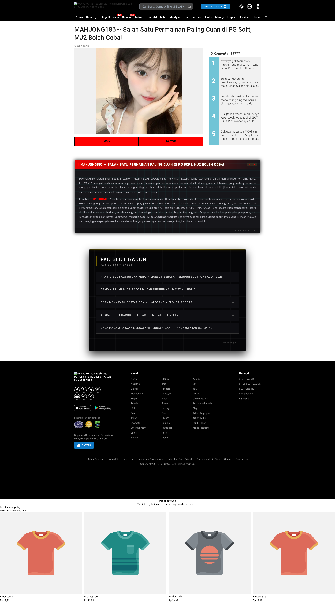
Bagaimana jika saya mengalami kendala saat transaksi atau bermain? (167, 328)
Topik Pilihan (199, 423)
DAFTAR (171, 141)
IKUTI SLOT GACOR (213, 6)
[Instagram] (98, 390)
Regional (135, 398)
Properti (232, 17)
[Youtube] (77, 397)
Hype (164, 398)
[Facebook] (77, 390)
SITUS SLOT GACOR (250, 383)
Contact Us (242, 459)
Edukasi (245, 17)
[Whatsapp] (84, 397)
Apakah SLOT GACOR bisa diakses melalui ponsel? (167, 315)
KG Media (244, 398)
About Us (114, 459)
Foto (164, 432)
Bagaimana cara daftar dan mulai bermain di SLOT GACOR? (167, 302)
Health (208, 17)
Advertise (128, 459)
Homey (165, 408)
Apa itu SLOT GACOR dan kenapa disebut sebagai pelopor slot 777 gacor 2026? (167, 277)
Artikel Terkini (200, 418)
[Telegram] (91, 390)
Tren (186, 17)
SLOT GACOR (81, 46)
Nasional (135, 383)
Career (227, 459)
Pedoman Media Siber (208, 459)
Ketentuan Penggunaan (150, 459)
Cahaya (127, 17)
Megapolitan (137, 393)
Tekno (138, 17)
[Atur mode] (241, 6)
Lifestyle (174, 17)
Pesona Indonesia (202, 403)
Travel (257, 17)
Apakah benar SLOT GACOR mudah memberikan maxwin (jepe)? (167, 289)
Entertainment (138, 427)
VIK (194, 383)
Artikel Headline (201, 427)
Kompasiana (246, 393)
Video (165, 437)
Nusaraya (92, 17)
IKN (133, 408)
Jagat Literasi (110, 17)
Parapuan (167, 427)
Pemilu (134, 403)
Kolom (196, 379)
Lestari (196, 18)
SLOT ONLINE (246, 388)
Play (195, 408)
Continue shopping (10, 507)
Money (219, 17)
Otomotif (151, 17)
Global (134, 388)
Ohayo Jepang (201, 398)
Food (164, 413)
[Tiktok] (91, 397)
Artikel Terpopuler (202, 413)
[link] (249, 6)
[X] (84, 390)
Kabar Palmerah (96, 459)
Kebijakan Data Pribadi (180, 459)
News (79, 17)
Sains (134, 432)
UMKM (165, 418)
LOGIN (106, 141)
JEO (195, 388)
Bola (163, 17)
